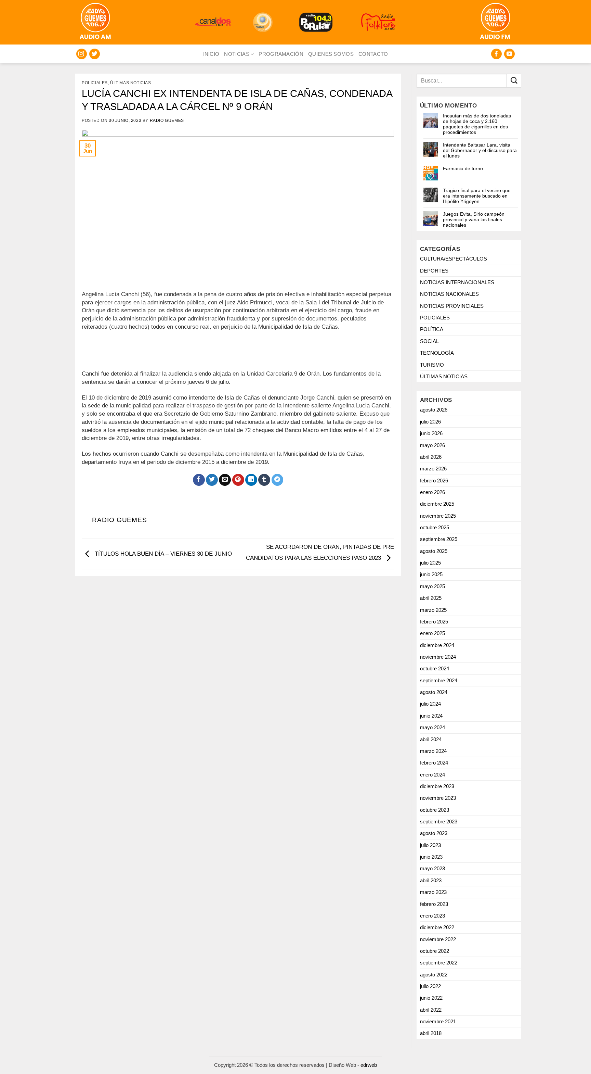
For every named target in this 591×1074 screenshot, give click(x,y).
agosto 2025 (433, 551)
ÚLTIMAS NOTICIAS (130, 82)
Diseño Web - (353, 1065)
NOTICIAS (236, 54)
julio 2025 (430, 563)
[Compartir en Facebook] (199, 480)
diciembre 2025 (437, 504)
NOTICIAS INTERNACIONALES (457, 282)
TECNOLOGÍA (437, 353)
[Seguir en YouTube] (509, 54)
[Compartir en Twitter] (212, 480)
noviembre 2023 (438, 798)
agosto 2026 (433, 410)
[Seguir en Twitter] (95, 54)
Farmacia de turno (463, 168)
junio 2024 (431, 716)
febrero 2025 (434, 621)
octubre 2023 (434, 810)
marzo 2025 (433, 610)
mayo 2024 (432, 727)
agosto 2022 (433, 974)
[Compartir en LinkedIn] (251, 480)
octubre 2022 (434, 951)
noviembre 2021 (438, 1021)
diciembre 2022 (437, 927)
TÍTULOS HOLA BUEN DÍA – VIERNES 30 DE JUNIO (162, 554)
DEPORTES (434, 271)
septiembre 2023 (438, 821)
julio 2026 (430, 422)
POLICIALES (95, 82)
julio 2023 (430, 845)
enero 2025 (432, 633)
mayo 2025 (432, 586)
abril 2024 (431, 739)
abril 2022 (431, 1010)
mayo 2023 (432, 868)
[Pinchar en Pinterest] (238, 480)
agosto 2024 (433, 692)
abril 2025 (431, 598)
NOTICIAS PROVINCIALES (452, 306)
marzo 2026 (433, 468)
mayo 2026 (432, 445)
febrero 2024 (434, 763)
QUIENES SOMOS (331, 54)
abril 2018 (431, 1033)
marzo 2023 (433, 892)
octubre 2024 (434, 668)
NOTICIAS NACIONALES (449, 294)
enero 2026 (432, 492)
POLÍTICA (431, 329)
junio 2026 (431, 433)
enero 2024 (432, 775)
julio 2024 (430, 704)
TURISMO (432, 365)
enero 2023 (432, 916)
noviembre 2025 (438, 516)
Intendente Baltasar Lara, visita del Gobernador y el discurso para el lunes (480, 150)
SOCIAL (429, 341)
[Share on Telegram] (278, 480)
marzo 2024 (433, 751)
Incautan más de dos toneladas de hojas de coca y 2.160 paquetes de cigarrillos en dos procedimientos (477, 124)
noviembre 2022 (438, 939)
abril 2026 (431, 457)
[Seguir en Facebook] (496, 54)
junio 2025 (431, 574)
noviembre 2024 (438, 657)
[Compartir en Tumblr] (264, 480)
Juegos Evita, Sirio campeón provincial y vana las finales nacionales (473, 219)
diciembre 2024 (437, 645)
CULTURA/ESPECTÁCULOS (453, 259)
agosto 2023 (433, 833)
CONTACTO (373, 54)
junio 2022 (431, 998)
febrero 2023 (434, 904)
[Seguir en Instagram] (82, 54)
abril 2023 (431, 880)
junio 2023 (431, 857)
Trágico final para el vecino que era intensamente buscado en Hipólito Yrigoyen (477, 196)
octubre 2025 (434, 527)
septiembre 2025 (438, 539)
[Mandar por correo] (225, 480)
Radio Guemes (167, 120)
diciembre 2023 (437, 786)
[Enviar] (514, 81)
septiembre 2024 (438, 680)
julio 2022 (430, 986)
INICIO (211, 54)
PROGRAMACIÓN (281, 54)
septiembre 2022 (438, 962)
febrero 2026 (434, 480)
